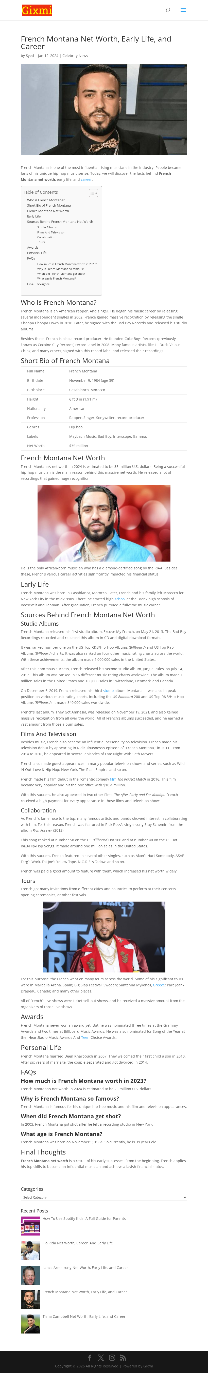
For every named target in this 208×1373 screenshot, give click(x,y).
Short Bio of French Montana (49, 205)
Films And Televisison (51, 232)
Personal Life (36, 253)
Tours (41, 242)
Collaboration (46, 237)
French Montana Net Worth (48, 211)
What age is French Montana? (56, 278)
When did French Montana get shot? (61, 273)
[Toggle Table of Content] (91, 193)
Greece (159, 985)
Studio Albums (47, 227)
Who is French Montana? (46, 200)
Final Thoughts (38, 284)
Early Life (34, 216)
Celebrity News (75, 55)
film (113, 779)
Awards (32, 247)
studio (108, 690)
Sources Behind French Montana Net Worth (60, 222)
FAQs (31, 258)
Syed (30, 55)
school (120, 598)
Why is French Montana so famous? (60, 269)
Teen (85, 1037)
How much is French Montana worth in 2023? (67, 264)
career (86, 179)
